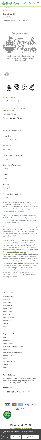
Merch (5, 326)
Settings (6, 437)
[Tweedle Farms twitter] (19, 425)
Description (20, 124)
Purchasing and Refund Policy (14, 352)
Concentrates (8, 308)
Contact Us (7, 355)
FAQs (5, 337)
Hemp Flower (8, 296)
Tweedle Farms (8, 17)
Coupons (6, 340)
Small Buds (7, 311)
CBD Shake (7, 314)
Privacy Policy (8, 349)
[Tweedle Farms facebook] (30, 425)
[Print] (11, 118)
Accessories (7, 320)
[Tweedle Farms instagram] (11, 425)
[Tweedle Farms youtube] (15, 425)
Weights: (9, 97)
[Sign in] (29, 3)
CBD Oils (6, 299)
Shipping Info (8, 343)
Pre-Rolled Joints (9, 317)
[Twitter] (14, 118)
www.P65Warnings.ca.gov (16, 252)
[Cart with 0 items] (34, 3)
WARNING (6, 240)
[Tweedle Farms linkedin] (26, 425)
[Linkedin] (18, 118)
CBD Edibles (7, 302)
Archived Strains (9, 361)
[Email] (7, 118)
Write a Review (8, 111)
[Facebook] (3, 118)
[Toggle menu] (38, 3)
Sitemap (6, 364)
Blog (5, 367)
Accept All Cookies (30, 437)
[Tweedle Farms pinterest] (22, 425)
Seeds (5, 323)
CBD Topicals (8, 305)
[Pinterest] (21, 118)
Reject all (16, 437)
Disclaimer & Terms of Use (13, 346)
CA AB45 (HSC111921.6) (14, 263)
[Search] (25, 3)
